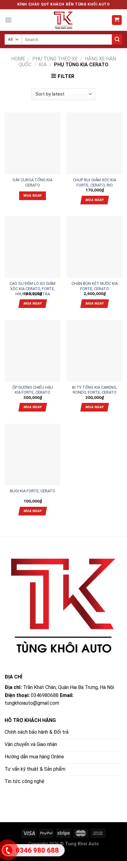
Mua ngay (32, 196)
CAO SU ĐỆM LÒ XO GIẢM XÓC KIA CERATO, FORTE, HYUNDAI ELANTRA (32, 284)
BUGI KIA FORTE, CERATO (32, 491)
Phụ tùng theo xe (55, 59)
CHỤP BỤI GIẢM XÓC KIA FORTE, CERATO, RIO (94, 180)
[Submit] (117, 39)
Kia (43, 65)
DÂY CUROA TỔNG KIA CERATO (32, 180)
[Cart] (117, 20)
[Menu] (8, 19)
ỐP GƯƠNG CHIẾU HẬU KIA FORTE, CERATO (32, 388)
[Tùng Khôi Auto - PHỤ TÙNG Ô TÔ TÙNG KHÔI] (63, 20)
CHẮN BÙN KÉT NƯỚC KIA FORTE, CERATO (95, 284)
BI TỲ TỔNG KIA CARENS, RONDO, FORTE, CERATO (94, 388)
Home (18, 59)
